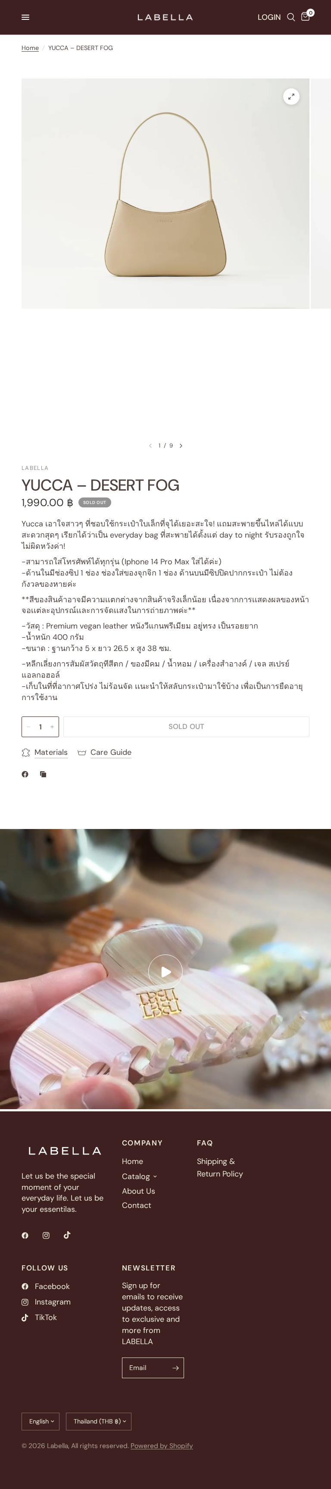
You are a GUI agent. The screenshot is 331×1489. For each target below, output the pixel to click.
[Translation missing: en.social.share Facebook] (27, 774)
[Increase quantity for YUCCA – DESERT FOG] (52, 727)
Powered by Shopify (162, 1446)
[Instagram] (52, 1235)
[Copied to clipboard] (45, 774)
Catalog (136, 1176)
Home (30, 48)
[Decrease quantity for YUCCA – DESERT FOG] (28, 727)
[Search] (291, 17)
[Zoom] (291, 96)
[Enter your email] (175, 1368)
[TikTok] (73, 1235)
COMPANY (142, 1143)
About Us (138, 1191)
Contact (136, 1205)
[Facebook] (31, 1235)
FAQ (205, 1143)
